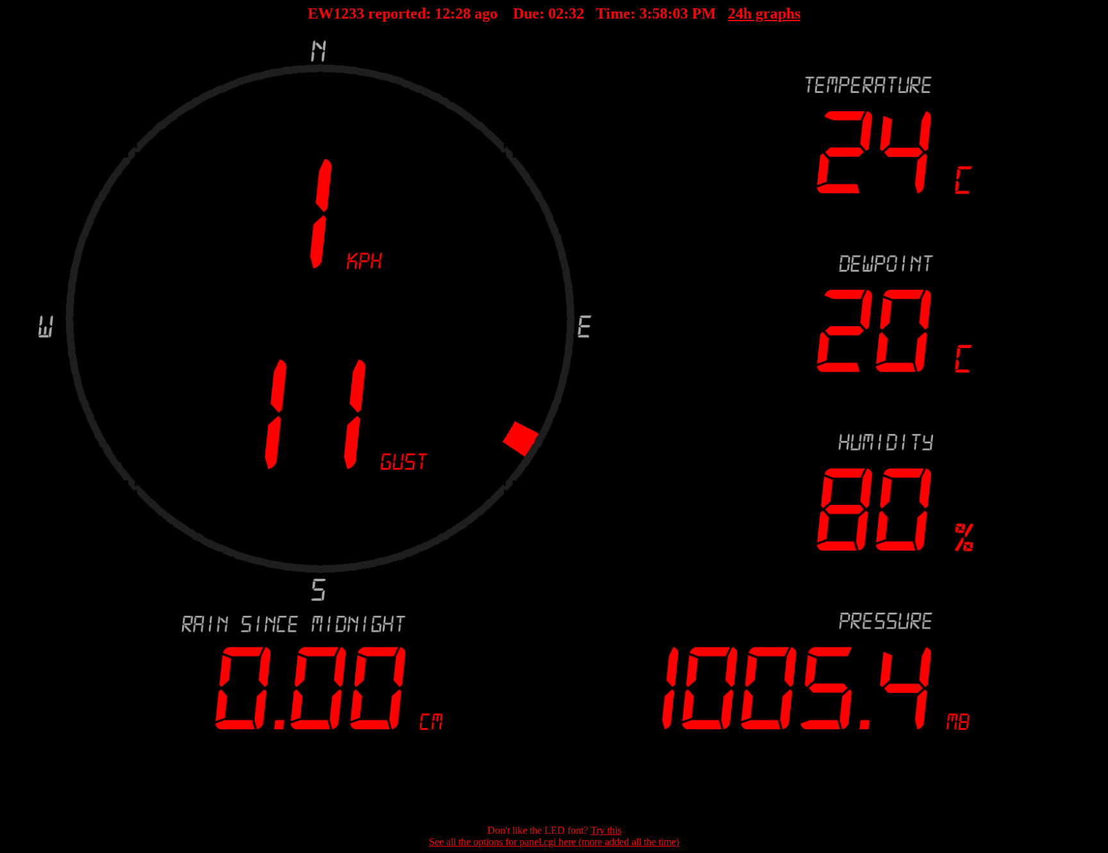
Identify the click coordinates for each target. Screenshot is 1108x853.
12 (442, 13)
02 (556, 13)
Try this (606, 830)
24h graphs (764, 13)
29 (463, 13)
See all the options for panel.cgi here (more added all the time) (554, 841)
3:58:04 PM (677, 13)
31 (576, 13)
